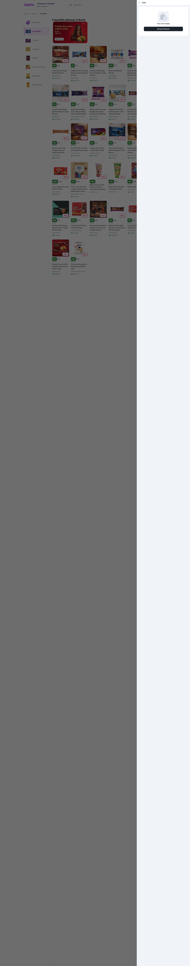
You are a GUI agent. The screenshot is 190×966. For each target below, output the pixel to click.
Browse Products (163, 29)
